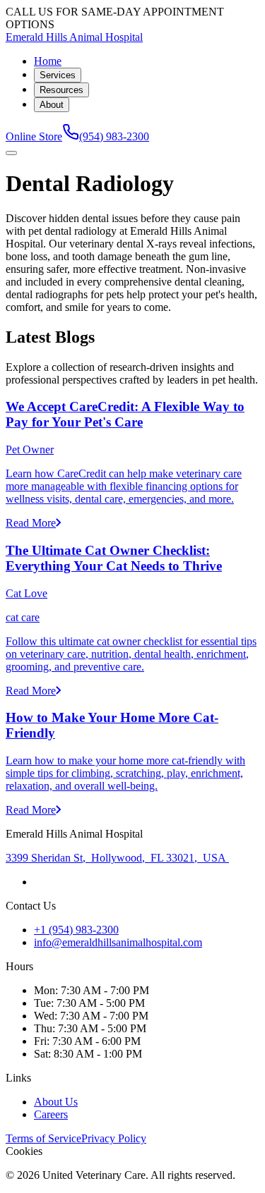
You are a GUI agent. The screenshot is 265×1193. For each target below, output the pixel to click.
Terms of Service (43, 1138)
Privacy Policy (113, 1138)
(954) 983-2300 (114, 136)
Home (47, 61)
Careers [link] (51, 1114)
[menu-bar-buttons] (11, 153)
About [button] (52, 104)
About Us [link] (56, 1102)
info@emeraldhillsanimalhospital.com (118, 942)
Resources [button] (61, 90)
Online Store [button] (34, 136)
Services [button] (58, 75)
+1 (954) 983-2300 (76, 930)
